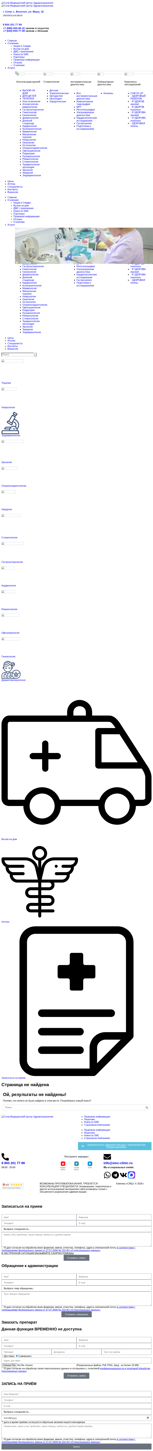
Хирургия (6, 509)
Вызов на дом (21, 49)
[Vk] (123, 1175)
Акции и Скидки (22, 46)
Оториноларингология (13, 486)
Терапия (6, 383)
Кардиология (8, 585)
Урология (6, 462)
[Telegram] (115, 1175)
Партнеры (19, 57)
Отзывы (17, 62)
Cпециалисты (15, 186)
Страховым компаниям (97, 1125)
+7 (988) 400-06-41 (14, 28)
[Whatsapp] (107, 1175)
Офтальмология (10, 633)
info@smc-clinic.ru (118, 1163)
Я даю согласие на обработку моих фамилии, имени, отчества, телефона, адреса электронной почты (68, 1249)
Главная (12, 40)
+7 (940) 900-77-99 (14, 31)
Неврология (8, 407)
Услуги (11, 68)
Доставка (9, 1356)
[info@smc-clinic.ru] (107, 1157)
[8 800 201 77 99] (5, 1157)
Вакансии (12, 192)
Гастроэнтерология (12, 562)
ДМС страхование (23, 51)
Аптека (11, 184)
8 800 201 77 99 (12, 24)
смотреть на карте (12, 15)
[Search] (35, 354)
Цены (10, 181)
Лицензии (89, 1119)
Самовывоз (24, 1356)
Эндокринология (10, 435)
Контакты (12, 189)
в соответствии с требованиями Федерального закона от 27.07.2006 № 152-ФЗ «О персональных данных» (68, 1249)
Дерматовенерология (13, 680)
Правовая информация (26, 59)
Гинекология (8, 656)
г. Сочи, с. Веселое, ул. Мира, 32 (23, 11)
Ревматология (9, 609)
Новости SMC (21, 54)
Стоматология (9, 537)
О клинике (13, 43)
